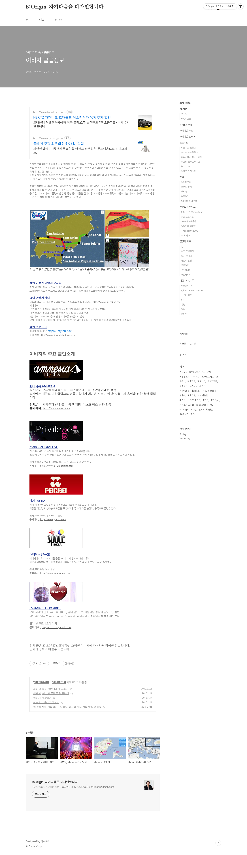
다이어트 (195, 376)
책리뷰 (184, 191)
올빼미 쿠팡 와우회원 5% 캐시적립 (58, 143)
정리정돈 (184, 386)
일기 (183, 246)
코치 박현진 (185, 102)
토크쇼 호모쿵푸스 (189, 152)
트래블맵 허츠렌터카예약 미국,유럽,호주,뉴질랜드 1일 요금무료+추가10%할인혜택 (81, 124)
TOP (218, 843)
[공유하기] (40, 663)
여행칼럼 (185, 196)
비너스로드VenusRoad (192, 212)
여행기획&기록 (41, 682)
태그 (41, 20)
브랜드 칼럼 (186, 187)
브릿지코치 (186, 182)
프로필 (184, 114)
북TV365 (186, 166)
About (183, 109)
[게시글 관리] (44, 663)
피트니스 (201, 381)
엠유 (209, 372)
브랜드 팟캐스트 (188, 171)
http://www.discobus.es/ (106, 301)
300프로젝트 (187, 216)
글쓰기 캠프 (186, 295)
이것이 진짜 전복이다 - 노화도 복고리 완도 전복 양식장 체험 (67, 706)
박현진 (205, 400)
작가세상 (193, 386)
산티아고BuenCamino (192, 290)
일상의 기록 (185, 241)
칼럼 (182, 177)
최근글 (183, 343)
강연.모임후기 (187, 251)
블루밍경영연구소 (197, 372)
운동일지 (185, 265)
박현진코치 (184, 376)
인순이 (183, 395)
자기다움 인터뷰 (187, 136)
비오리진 (191, 395)
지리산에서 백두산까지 (191, 157)
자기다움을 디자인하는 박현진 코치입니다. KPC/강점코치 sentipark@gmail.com (73, 786)
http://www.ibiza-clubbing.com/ (57, 335)
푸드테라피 (186, 274)
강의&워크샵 (186, 124)
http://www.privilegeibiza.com (56, 465)
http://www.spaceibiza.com (55, 573)
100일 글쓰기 (209, 390)
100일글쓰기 (202, 404)
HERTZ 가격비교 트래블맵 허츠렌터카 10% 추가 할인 (72, 117)
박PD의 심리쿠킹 (189, 201)
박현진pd (214, 400)
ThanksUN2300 (189, 230)
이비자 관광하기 (42, 697)
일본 (183, 309)
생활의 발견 (186, 260)
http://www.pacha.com (53, 519)
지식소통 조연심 (187, 404)
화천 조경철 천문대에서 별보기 (50, 688)
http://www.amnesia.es (56, 408)
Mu (211, 404)
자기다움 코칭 (186, 130)
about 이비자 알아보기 (46, 702)
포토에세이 (186, 270)
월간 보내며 (186, 256)
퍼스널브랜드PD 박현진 (201, 409)
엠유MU (183, 372)
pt (217, 376)
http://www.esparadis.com (56, 627)
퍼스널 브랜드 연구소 (190, 161)
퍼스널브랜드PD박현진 (190, 400)
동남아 (184, 314)
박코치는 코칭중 (188, 147)
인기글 (193, 343)
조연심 (183, 381)
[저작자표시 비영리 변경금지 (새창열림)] (69, 663)
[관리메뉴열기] (240, 6)
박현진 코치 (196, 390)
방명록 (59, 20)
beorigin (184, 409)
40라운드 (185, 235)
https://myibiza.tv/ (60, 331)
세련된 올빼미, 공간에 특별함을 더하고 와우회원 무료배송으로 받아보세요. (80, 150)
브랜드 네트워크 (187, 206)
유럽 (183, 304)
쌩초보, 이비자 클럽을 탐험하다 (51, 693)
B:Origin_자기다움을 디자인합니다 (65, 7)
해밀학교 (191, 381)
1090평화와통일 (189, 221)
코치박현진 (212, 381)
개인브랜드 (204, 386)
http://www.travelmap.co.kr (49, 112)
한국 (183, 299)
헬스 (193, 414)
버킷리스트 (186, 118)
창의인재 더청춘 (188, 226)
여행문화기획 (59, 682)
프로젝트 (184, 142)
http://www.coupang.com (48, 138)
